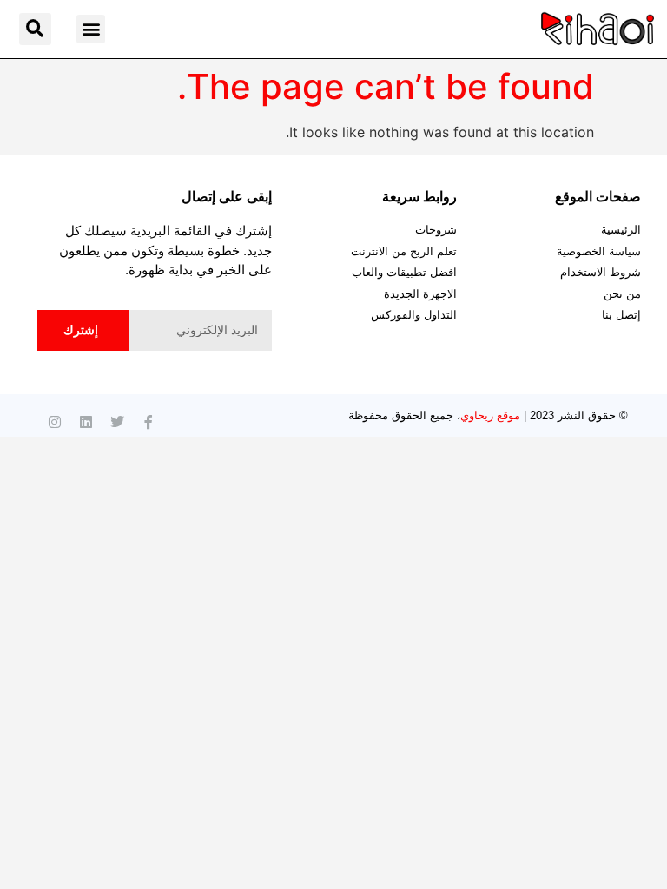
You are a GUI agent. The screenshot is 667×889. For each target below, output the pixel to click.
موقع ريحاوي (490, 415)
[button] (90, 29)
